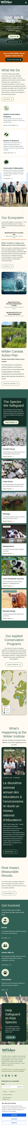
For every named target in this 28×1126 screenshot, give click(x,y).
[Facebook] (9, 1076)
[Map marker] (6, 687)
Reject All (14, 1122)
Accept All (14, 1115)
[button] (26, 2)
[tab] (14, 235)
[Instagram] (2, 1076)
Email (3, 1084)
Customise (14, 1119)
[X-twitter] (12, 1076)
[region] (14, 1113)
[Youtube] (16, 1076)
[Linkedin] (6, 1076)
